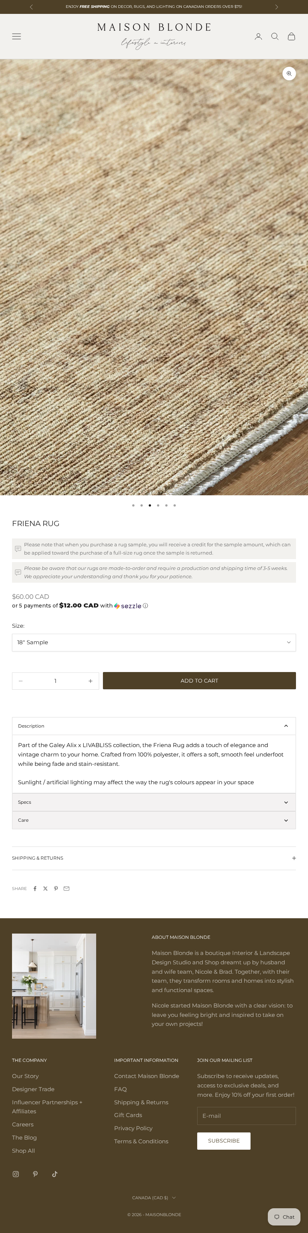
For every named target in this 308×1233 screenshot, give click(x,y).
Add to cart (199, 680)
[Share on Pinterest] (56, 889)
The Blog (24, 1137)
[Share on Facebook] (35, 889)
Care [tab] (23, 820)
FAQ (120, 1089)
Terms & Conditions (141, 1141)
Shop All (23, 1150)
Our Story (25, 1076)
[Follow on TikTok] (55, 1174)
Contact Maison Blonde (146, 1076)
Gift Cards (128, 1115)
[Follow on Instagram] (16, 1174)
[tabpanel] (154, 764)
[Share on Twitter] (45, 889)
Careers (22, 1124)
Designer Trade (33, 1089)
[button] (154, 605)
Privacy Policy (133, 1128)
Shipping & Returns (141, 1102)
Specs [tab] (24, 802)
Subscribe (224, 1140)
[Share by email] (66, 889)
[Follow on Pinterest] (35, 1174)
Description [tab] (31, 726)
